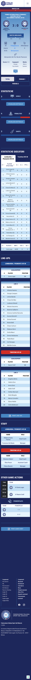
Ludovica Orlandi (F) (10, 191)
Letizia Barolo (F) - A (10, 184)
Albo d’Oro (21, 592)
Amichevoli (21, 584)
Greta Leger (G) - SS (10, 170)
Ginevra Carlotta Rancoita (15, 313)
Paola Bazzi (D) (10, 233)
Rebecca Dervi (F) (10, 222)
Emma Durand (11, 319)
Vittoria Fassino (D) (10, 175)
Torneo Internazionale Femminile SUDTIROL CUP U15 (15, 15)
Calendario (21, 586)
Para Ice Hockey (6, 590)
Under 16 (4, 594)
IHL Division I (5, 586)
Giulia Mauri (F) (10, 225)
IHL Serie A (5, 582)
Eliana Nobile (12, 401)
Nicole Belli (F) (10, 216)
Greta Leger (9, 249)
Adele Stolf (11, 388)
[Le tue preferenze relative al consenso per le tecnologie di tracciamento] (28, 677)
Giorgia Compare (12, 293)
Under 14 (4, 596)
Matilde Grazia (11, 345)
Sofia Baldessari (13, 405)
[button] (2, 165)
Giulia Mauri (11, 332)
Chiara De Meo (11, 300)
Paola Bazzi (10, 339)
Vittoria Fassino (12, 290)
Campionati (5, 579)
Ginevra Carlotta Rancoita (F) (10, 205)
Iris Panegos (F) (10, 236)
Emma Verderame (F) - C (10, 229)
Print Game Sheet (17, 529)
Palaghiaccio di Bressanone (15, 48)
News (19, 588)
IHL (3, 584)
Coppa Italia (5, 600)
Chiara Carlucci (11, 326)
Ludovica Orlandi (12, 303)
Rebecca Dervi (11, 329)
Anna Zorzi (11, 385)
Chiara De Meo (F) (10, 188)
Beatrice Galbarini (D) (10, 200)
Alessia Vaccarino (12, 306)
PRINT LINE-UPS (17, 416)
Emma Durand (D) (10, 213)
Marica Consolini (13, 398)
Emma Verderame (12, 335)
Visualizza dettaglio (15, 104)
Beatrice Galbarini (12, 309)
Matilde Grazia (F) (10, 239)
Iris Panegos (11, 342)
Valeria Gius (12, 382)
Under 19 (4, 592)
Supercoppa (5, 598)
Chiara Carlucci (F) (10, 219)
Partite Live (15, 8)
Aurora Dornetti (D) (10, 209)
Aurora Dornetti (12, 316)
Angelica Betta (12, 379)
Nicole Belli (10, 322)
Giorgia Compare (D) (10, 179)
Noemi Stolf (11, 365)
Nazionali (20, 582)
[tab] (7, 79)
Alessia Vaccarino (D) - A (10, 196)
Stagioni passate (22, 590)
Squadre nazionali (23, 594)
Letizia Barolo (11, 297)
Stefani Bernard (13, 392)
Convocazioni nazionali (21, 597)
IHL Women (5, 588)
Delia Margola (12, 395)
